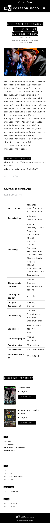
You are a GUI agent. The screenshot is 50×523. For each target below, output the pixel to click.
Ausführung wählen (27, 397)
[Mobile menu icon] (44, 8)
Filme (15, 176)
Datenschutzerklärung (14, 448)
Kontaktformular (11, 492)
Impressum (8, 445)
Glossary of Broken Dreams (29, 412)
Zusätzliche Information (18, 189)
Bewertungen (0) (13, 195)
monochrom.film (10, 504)
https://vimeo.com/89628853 (28, 162)
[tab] (25, 188)
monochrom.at (9, 507)
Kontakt (7, 442)
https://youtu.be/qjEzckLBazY (21, 169)
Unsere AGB (9, 451)
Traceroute (24, 388)
